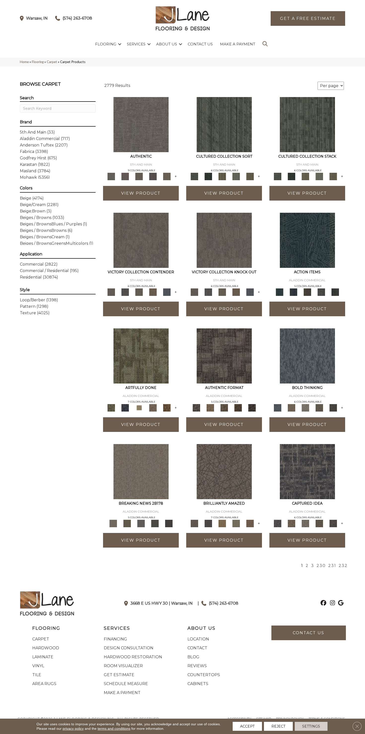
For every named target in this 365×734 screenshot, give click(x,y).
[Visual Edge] (224, 355)
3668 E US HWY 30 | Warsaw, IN (161, 603)
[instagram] (331, 603)
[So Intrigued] (224, 471)
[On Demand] (155, 523)
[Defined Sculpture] (210, 407)
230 (321, 565)
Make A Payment (237, 44)
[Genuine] (139, 176)
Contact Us (200, 44)
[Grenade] (291, 407)
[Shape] (307, 355)
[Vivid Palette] (167, 407)
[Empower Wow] (236, 523)
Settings (311, 726)
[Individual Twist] (224, 407)
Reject (278, 726)
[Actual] (141, 124)
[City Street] (335, 292)
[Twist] (250, 176)
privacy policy (73, 729)
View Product (141, 193)
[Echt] (125, 176)
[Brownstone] (307, 292)
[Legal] (153, 176)
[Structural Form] (252, 407)
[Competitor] (139, 292)
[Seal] (333, 407)
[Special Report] (127, 523)
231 (332, 565)
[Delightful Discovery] (141, 355)
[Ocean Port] (293, 292)
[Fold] (222, 176)
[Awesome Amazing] (153, 407)
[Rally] (153, 292)
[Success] (167, 292)
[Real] (167, 176)
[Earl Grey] (321, 292)
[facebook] (322, 603)
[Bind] (224, 124)
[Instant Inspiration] (250, 523)
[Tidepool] (307, 240)
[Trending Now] (141, 471)
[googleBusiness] (340, 603)
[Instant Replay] (141, 523)
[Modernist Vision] (139, 407)
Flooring (105, 44)
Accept (247, 726)
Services (136, 44)
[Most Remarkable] (125, 407)
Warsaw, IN (37, 18)
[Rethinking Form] (238, 407)
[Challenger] (141, 240)
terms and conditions (114, 729)
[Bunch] (208, 176)
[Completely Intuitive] (222, 523)
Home (24, 62)
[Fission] (319, 407)
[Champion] (125, 292)
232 (343, 565)
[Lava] (305, 407)
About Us (166, 44)
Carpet (52, 62)
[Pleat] (236, 176)
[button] (119, 44)
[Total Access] (169, 523)
